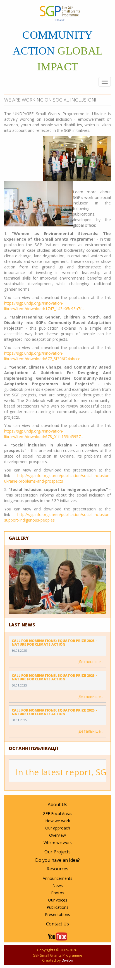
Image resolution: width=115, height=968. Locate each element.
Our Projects (57, 852)
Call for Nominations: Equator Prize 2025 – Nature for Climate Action (54, 642)
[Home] (59, 13)
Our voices (57, 900)
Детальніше (89, 661)
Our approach (57, 828)
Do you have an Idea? (57, 860)
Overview (57, 835)
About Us (57, 804)
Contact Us (57, 924)
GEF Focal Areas (57, 813)
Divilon (67, 960)
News (57, 885)
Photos (57, 892)
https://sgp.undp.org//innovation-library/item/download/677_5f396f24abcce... (43, 355)
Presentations (57, 914)
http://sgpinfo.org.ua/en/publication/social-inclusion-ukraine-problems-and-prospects (57, 478)
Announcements (57, 878)
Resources (57, 869)
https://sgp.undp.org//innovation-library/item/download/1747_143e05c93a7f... (44, 305)
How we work (57, 820)
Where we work (58, 842)
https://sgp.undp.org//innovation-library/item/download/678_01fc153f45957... (43, 433)
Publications (57, 907)
